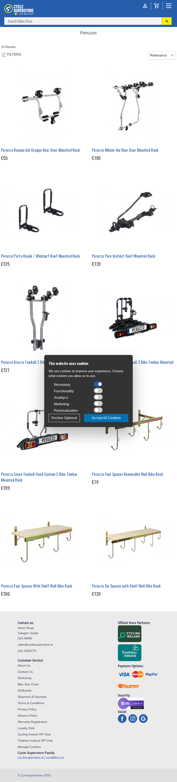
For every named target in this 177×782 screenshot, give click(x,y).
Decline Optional (64, 418)
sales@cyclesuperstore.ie (35, 644)
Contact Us (25, 671)
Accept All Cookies (106, 418)
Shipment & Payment (32, 696)
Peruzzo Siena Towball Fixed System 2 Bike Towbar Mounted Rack (39, 477)
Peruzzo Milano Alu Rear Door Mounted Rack (125, 150)
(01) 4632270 (27, 651)
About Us (24, 665)
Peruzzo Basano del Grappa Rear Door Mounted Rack (40, 150)
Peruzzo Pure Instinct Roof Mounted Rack (123, 256)
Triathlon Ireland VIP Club (35, 740)
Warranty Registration (32, 722)
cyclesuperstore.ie (31, 757)
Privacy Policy (27, 709)
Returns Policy (27, 715)
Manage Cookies (29, 747)
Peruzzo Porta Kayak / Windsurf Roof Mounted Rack (40, 256)
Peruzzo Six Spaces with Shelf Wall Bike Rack (126, 586)
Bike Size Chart (28, 684)
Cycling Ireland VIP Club (34, 734)
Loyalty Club (26, 728)
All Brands (25, 690)
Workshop (25, 678)
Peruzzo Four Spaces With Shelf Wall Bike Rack (36, 586)
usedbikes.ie (55, 757)
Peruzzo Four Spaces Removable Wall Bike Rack (127, 474)
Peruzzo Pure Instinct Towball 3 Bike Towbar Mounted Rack (132, 365)
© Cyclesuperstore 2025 (34, 775)
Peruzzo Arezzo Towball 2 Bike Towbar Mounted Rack (41, 362)
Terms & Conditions (31, 703)
